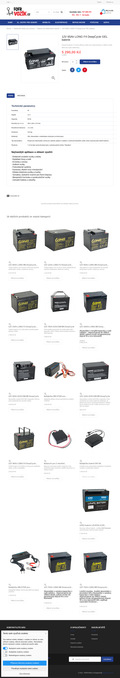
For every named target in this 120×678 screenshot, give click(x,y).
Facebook (94, 635)
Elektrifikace (61, 22)
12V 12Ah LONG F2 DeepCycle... (58, 265)
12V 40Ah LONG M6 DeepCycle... (23, 265)
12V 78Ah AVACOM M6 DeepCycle (59, 327)
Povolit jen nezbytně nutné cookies (24, 668)
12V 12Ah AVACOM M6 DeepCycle (95, 396)
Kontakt (72, 639)
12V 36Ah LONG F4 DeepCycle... (22, 463)
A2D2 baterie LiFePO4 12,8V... (93, 525)
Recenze (21, 96)
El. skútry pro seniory (27, 22)
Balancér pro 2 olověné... (55, 463)
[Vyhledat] (61, 12)
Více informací (24, 673)
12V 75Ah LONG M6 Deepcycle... (58, 587)
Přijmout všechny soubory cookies (25, 663)
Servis (106, 22)
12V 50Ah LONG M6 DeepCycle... (94, 265)
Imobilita (46, 22)
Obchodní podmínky (76, 647)
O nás (72, 635)
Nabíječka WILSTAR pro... (55, 396)
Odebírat (107, 659)
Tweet (78, 70)
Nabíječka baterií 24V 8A (90, 463)
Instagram (94, 639)
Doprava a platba (75, 643)
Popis (10, 96)
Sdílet (72, 70)
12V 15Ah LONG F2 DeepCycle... (22, 327)
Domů (10, 22)
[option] (13, 42)
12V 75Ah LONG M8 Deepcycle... (94, 587)
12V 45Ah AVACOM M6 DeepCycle (23, 396)
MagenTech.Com (107, 673)
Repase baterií (78, 22)
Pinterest (84, 70)
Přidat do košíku (90, 62)
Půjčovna (94, 22)
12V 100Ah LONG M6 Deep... (92, 327)
